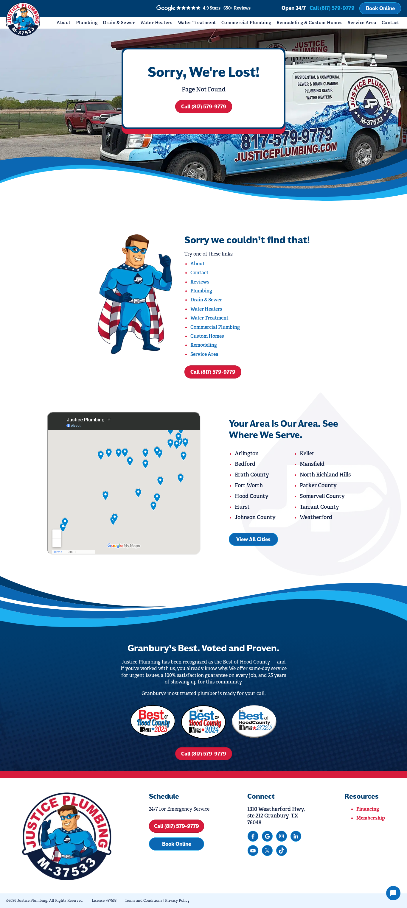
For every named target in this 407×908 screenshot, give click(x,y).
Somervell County (322, 496)
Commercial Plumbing (246, 22)
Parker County (318, 485)
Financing (367, 809)
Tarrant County (319, 507)
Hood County (251, 496)
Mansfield (312, 464)
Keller (307, 454)
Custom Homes (207, 336)
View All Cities (253, 539)
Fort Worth (249, 485)
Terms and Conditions (143, 900)
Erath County (252, 475)
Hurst (242, 507)
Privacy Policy (177, 900)
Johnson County (255, 517)
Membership (370, 818)
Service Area (362, 22)
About (63, 22)
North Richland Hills (325, 475)
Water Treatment (197, 22)
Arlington (247, 454)
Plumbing (87, 22)
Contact (390, 22)
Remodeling (203, 345)
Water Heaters (156, 22)
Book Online (380, 8)
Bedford (245, 464)
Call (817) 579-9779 (203, 106)
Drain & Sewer (119, 22)
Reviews (199, 282)
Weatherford (316, 517)
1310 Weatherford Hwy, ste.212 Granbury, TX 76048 (276, 816)
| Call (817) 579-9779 (331, 8)
